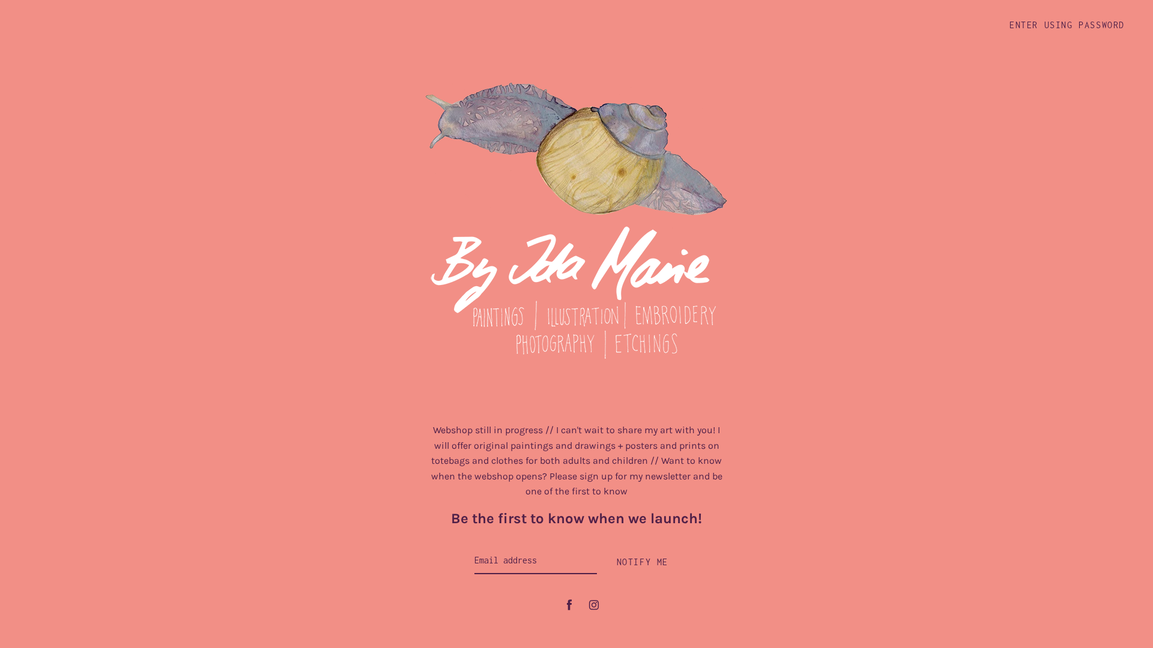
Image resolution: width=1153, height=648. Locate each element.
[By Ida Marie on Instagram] (594, 605)
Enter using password (1067, 25)
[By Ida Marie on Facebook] (569, 605)
